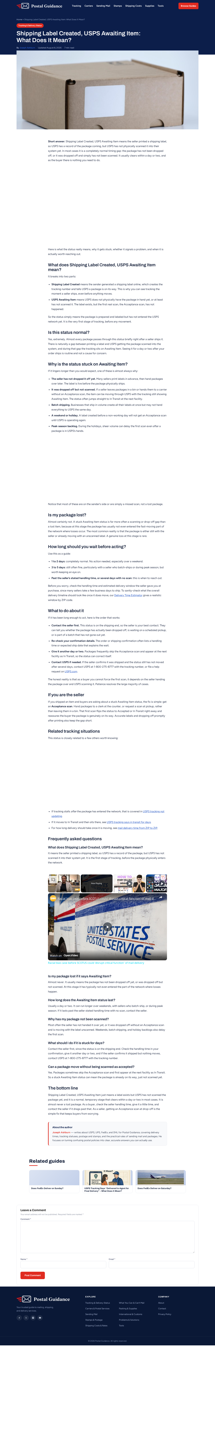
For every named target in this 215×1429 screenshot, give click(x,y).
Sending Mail (103, 5)
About (161, 1303)
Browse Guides (188, 6)
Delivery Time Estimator (128, 595)
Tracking (76, 5)
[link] (53, 898)
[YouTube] (40, 1317)
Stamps (118, 5)
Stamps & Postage (93, 1320)
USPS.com (71, 671)
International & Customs (130, 1314)
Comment (25, 1219)
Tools (161, 5)
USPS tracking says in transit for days (129, 822)
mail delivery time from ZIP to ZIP (137, 828)
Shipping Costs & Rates (96, 1325)
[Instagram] (33, 1317)
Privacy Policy (164, 1314)
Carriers (89, 5)
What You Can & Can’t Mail (131, 1303)
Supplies (149, 5)
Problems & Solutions (129, 1320)
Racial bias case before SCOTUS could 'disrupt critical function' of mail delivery (107, 898)
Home (19, 19)
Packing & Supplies (128, 1308)
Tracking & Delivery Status (30, 25)
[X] (26, 1317)
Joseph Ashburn (27, 47)
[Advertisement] (107, 1355)
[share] (161, 897)
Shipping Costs (133, 5)
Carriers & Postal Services (97, 1308)
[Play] (129, 883)
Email (112, 1259)
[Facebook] (19, 1317)
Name (23, 1259)
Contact (162, 1308)
